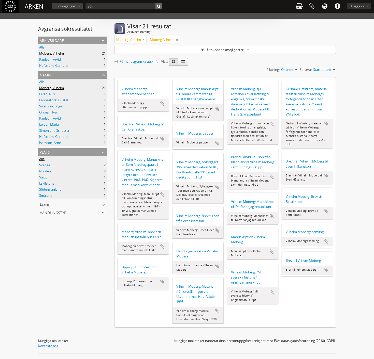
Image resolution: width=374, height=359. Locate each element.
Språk (324, 6)
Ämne (45, 204)
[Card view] (173, 62)
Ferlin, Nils (47, 94)
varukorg (299, 6)
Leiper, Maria (49, 124)
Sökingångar (65, 6)
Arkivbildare (52, 40)
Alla (42, 47)
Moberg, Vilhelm (51, 53)
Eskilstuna (46, 183)
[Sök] (158, 6)
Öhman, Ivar (48, 112)
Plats (45, 151)
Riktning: (273, 69)
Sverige (44, 165)
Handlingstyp (53, 212)
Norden (45, 171)
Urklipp (312, 6)
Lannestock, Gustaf (53, 100)
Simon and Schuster (54, 130)
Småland (45, 195)
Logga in (357, 6)
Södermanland (50, 189)
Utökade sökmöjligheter (225, 49)
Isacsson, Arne (50, 142)
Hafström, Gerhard (53, 65)
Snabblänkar (337, 6)
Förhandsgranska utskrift (138, 61)
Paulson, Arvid (50, 59)
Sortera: (306, 69)
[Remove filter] (143, 39)
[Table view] (183, 62)
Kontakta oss (48, 346)
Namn (45, 74)
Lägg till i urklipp (162, 103)
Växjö (43, 177)
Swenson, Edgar (51, 106)
